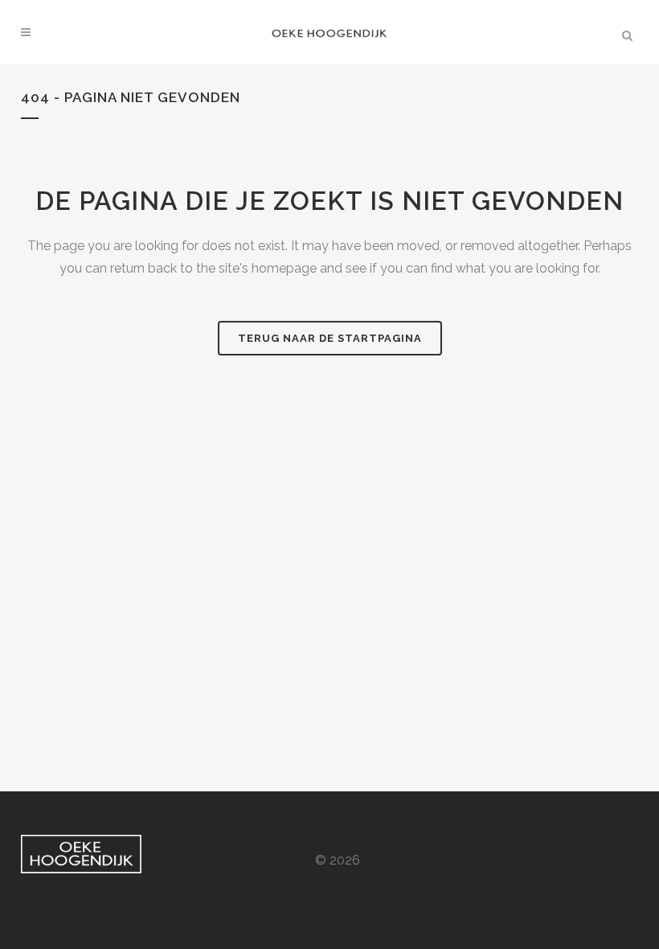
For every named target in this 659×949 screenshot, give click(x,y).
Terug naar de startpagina (330, 338)
